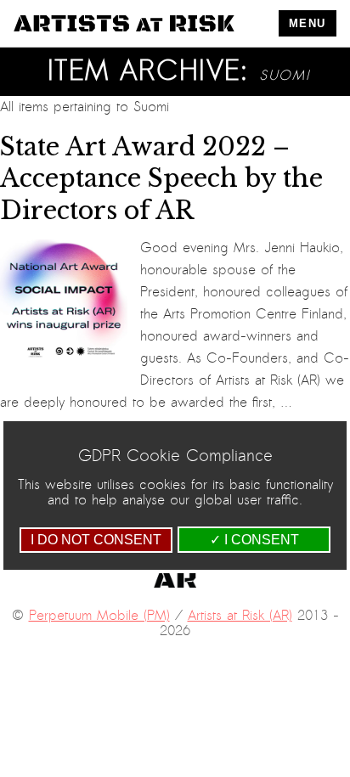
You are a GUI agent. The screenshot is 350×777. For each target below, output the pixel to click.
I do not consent (96, 539)
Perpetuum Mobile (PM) (99, 615)
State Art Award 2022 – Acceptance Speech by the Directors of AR (161, 179)
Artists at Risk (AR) (240, 615)
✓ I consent (254, 539)
